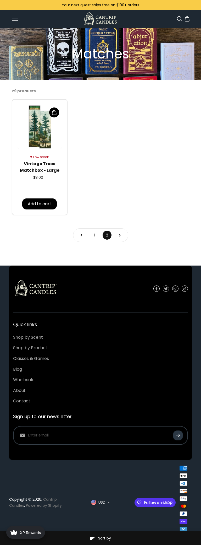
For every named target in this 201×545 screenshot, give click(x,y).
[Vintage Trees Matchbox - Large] (40, 127)
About (19, 390)
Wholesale (24, 380)
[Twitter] (166, 288)
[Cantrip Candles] (100, 19)
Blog (17, 369)
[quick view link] (54, 112)
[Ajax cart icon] (187, 19)
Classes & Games (31, 358)
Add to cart (39, 204)
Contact (21, 401)
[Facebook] (156, 288)
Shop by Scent (28, 337)
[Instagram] (175, 288)
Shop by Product (30, 348)
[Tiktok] (185, 288)
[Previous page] (81, 235)
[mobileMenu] (15, 19)
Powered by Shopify (44, 505)
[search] (179, 19)
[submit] (178, 435)
